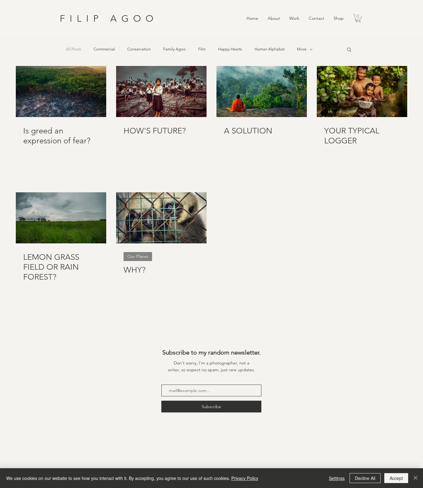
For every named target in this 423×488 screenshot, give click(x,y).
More (302, 49)
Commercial (104, 49)
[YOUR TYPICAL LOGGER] (362, 91)
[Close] (415, 478)
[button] (294, 18)
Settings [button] (337, 478)
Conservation (139, 49)
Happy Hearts (230, 49)
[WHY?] (161, 217)
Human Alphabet (270, 49)
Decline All (365, 478)
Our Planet (137, 256)
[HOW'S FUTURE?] (161, 91)
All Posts (73, 49)
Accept (396, 478)
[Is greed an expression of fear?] (61, 91)
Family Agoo (174, 49)
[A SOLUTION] (261, 91)
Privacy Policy (244, 478)
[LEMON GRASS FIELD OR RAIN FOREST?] (61, 217)
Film (202, 49)
